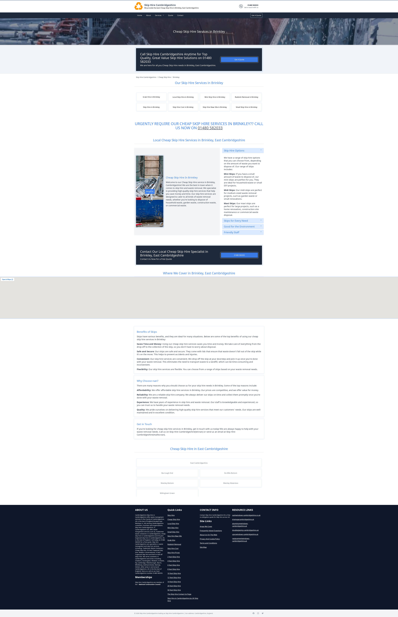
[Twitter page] (263, 613)
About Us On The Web (208, 535)
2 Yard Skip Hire (173, 557)
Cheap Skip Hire (173, 519)
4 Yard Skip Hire (173, 561)
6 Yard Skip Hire (173, 565)
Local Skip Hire (173, 523)
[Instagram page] (258, 613)
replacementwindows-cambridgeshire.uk (241, 539)
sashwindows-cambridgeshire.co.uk (246, 515)
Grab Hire (171, 540)
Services (158, 15)
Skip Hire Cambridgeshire (160, 5)
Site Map (203, 547)
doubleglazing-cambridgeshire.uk (245, 530)
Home (139, 15)
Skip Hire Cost (172, 548)
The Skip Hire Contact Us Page (179, 594)
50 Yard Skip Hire (174, 590)
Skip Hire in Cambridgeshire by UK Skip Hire (182, 599)
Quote (170, 15)
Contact (180, 15)
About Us (149, 191)
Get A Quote (256, 15)
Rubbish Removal (174, 544)
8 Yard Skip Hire (173, 569)
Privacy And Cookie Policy (210, 539)
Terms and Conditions (208, 543)
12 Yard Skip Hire (174, 577)
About (148, 15)
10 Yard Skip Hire (174, 573)
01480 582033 (210, 127)
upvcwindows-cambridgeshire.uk (245, 534)
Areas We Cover (206, 526)
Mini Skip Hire (172, 528)
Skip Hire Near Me (174, 536)
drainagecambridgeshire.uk (243, 519)
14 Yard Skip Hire (174, 582)
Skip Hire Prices (173, 553)
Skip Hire (171, 515)
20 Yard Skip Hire (174, 586)
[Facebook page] (253, 613)
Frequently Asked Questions (211, 530)
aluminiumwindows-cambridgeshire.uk (240, 524)
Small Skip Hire (173, 532)
